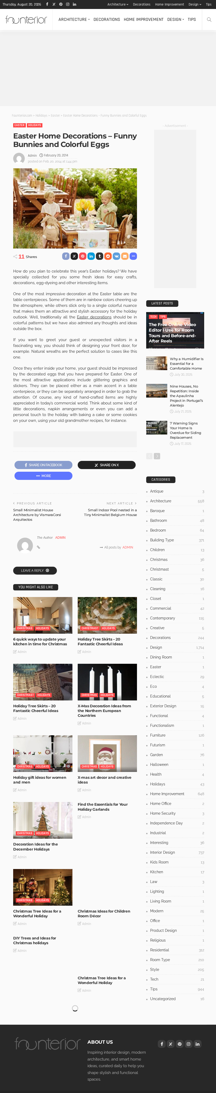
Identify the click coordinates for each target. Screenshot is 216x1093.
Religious (177, 940)
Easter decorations (94, 317)
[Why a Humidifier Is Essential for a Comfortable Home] (156, 363)
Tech (153, 317)
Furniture (177, 735)
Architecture (116, 4)
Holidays (34, 125)
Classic (177, 579)
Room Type (177, 960)
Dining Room (177, 657)
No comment (178, 349)
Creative (177, 628)
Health (177, 774)
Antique (177, 491)
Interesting (177, 843)
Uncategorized (177, 999)
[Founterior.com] (26, 19)
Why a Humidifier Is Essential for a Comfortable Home (187, 363)
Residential (177, 950)
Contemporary (177, 618)
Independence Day (177, 823)
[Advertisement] (108, 69)
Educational (177, 696)
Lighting (177, 891)
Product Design (177, 930)
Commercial (177, 608)
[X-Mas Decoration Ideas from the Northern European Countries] (107, 682)
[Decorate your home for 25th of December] (107, 1021)
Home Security (177, 813)
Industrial (177, 833)
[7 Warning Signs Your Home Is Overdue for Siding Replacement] (156, 428)
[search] (209, 19)
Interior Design (177, 852)
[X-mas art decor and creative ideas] (107, 753)
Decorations (141, 4)
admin (32, 156)
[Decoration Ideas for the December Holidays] (42, 820)
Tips (209, 4)
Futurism (177, 745)
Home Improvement (169, 4)
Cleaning (177, 589)
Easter (19, 125)
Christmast (90, 628)
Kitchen (177, 872)
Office (177, 921)
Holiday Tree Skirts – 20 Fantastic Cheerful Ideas (100, 641)
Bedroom (177, 530)
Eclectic (177, 677)
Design (193, 4)
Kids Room (177, 862)
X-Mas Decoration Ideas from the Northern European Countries (104, 711)
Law (177, 882)
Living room (177, 901)
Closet (177, 598)
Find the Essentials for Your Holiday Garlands (102, 807)
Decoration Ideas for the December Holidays (35, 846)
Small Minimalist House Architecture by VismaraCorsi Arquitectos (37, 515)
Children (177, 550)
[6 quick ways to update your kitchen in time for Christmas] (42, 615)
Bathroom (177, 520)
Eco (177, 686)
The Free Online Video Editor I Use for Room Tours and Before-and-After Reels (172, 332)
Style (177, 969)
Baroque (177, 511)
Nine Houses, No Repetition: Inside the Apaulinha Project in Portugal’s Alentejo (186, 395)
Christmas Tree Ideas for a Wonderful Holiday (37, 913)
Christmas (24, 628)
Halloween (177, 764)
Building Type (177, 540)
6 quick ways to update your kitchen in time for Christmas (40, 641)
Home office (177, 803)
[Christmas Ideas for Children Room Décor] (107, 887)
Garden (177, 755)
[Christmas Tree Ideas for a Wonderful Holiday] (42, 887)
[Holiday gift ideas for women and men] (42, 753)
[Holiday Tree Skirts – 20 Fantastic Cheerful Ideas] (107, 615)
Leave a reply (33, 570)
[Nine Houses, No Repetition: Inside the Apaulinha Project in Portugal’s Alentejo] (156, 391)
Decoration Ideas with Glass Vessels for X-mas (39, 1007)
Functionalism (177, 725)
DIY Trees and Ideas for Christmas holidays (34, 940)
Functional (177, 716)
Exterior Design (177, 706)
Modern (177, 911)
